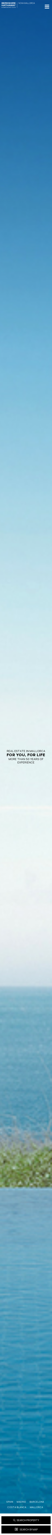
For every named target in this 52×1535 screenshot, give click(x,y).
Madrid (21, 1501)
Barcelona (37, 1501)
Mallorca (36, 1507)
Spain (9, 1501)
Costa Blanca (16, 1507)
